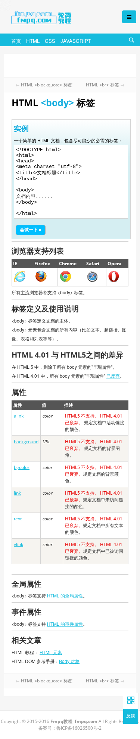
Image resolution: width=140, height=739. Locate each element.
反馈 (130, 716)
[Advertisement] (70, 64)
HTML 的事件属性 (65, 624)
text (18, 519)
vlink (18, 544)
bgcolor (21, 467)
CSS (50, 40)
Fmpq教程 (61, 721)
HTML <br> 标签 (102, 85)
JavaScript (75, 40)
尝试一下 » (30, 229)
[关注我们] (130, 700)
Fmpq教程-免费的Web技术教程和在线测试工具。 (59, 17)
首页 (16, 40)
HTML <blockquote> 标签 (46, 85)
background (26, 441)
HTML (33, 40)
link (17, 493)
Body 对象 (69, 661)
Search (132, 44)
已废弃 (113, 375)
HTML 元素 (51, 652)
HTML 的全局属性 (65, 595)
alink (19, 416)
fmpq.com (86, 721)
